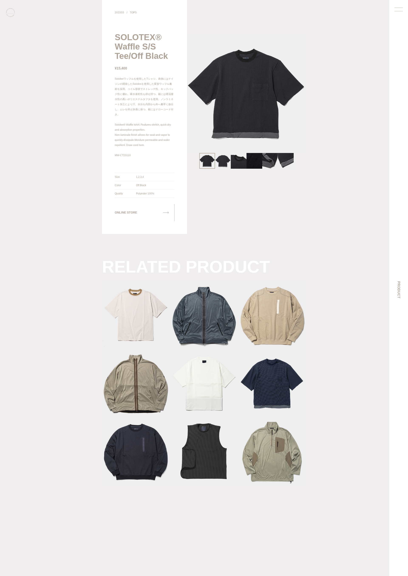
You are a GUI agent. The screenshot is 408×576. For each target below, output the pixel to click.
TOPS (133, 12)
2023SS (119, 12)
